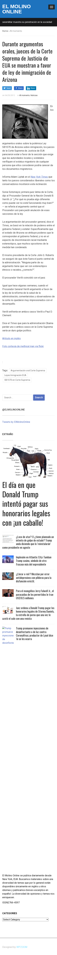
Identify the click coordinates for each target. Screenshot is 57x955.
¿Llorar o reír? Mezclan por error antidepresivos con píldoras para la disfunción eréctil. (33, 577)
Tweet (8, 88)
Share (20, 88)
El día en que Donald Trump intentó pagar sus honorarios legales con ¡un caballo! (26, 503)
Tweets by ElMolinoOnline (16, 421)
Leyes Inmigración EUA (15, 375)
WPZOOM (21, 947)
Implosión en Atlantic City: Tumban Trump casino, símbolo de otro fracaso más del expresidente (33, 560)
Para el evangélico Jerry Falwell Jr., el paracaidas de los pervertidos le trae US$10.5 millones (35, 594)
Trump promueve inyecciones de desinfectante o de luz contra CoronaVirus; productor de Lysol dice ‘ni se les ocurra (34, 633)
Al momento (24, 95)
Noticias (34, 95)
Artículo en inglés (11, 338)
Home (5, 31)
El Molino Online (16, 8)
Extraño (7, 434)
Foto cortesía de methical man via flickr (23, 346)
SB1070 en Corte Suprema (17, 380)
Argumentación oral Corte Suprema (28, 370)
